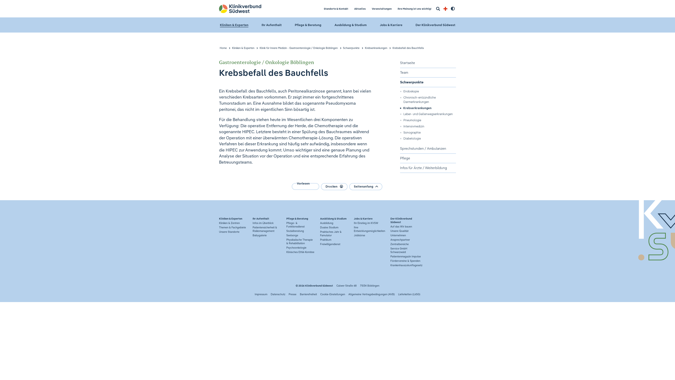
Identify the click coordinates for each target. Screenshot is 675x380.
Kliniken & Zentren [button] (229, 223)
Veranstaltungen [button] (382, 8)
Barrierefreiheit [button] (308, 294)
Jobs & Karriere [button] (391, 25)
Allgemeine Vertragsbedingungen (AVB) (371, 294)
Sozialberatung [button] (295, 231)
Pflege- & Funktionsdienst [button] (295, 224)
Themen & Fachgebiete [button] (232, 227)
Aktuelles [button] (360, 8)
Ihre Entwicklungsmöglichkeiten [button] (369, 229)
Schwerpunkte (351, 48)
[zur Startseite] (246, 8)
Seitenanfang (363, 186)
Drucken (332, 186)
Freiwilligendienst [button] (330, 244)
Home (223, 48)
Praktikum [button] (325, 239)
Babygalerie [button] (260, 235)
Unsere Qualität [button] (399, 231)
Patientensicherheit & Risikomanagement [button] (265, 229)
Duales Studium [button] (329, 227)
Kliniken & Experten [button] (234, 25)
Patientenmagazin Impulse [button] (405, 256)
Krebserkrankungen (376, 48)
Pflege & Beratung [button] (308, 25)
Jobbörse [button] (359, 235)
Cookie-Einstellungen (332, 294)
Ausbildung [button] (326, 223)
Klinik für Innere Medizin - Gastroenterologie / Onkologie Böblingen (299, 48)
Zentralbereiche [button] (399, 244)
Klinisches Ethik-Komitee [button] (300, 252)
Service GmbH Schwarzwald (398, 250)
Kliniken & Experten (243, 48)
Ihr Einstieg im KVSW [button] (366, 223)
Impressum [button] (261, 294)
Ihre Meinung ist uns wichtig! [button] (414, 8)
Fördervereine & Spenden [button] (405, 260)
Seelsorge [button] (292, 235)
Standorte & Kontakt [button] (336, 8)
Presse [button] (292, 294)
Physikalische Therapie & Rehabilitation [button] (299, 241)
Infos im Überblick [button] (263, 223)
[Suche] (438, 8)
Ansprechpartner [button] (400, 239)
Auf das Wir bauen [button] (401, 226)
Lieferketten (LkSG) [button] (409, 294)
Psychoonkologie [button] (296, 247)
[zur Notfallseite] (445, 8)
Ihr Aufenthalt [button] (272, 25)
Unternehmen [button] (398, 235)
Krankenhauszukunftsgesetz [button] (406, 265)
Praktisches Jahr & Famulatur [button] (331, 233)
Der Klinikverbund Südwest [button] (435, 25)
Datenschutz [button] (278, 294)
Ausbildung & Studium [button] (351, 25)
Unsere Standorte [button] (229, 231)
